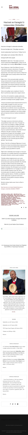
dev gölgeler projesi (7, 194)
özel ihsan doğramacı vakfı (9, 202)
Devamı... (14, 311)
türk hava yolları (6, 205)
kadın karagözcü (6, 199)
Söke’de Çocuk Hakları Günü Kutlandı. (14, 224)
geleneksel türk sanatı (8, 196)
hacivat (3, 197)
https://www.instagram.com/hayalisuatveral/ (14, 425)
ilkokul (19, 198)
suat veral (15, 203)
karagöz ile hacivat (7, 200)
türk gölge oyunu (14, 204)
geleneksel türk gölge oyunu (15, 195)
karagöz (14, 199)
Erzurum (23, 194)
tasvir (20, 203)
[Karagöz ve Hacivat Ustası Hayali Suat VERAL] (14, 7)
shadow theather (6, 203)
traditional (5, 204)
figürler (4, 195)
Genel (14, 19)
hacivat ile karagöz (12, 197)
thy (24, 203)
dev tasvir (16, 194)
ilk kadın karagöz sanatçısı (9, 198)
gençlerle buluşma (20, 196)
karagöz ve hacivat (18, 200)
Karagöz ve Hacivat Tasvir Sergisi (10, 201)
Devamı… (5, 334)
